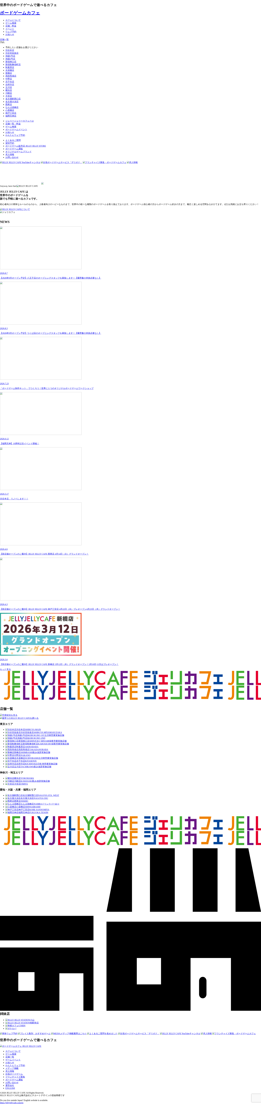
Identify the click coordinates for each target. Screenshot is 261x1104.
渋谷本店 (9, 50)
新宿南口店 (10, 61)
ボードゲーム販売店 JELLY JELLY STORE (25, 146)
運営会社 (9, 1085)
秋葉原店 (9, 67)
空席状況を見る (9, 715)
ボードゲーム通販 (14, 149)
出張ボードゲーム (14, 1074)
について (25, 209)
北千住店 (9, 81)
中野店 (8, 79)
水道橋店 (9, 70)
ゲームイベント (13, 1060)
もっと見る (5, 669)
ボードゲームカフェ (20, 12)
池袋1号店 (10, 56)
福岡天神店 (10, 116)
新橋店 (8, 73)
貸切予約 (9, 143)
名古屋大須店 (11, 101)
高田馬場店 (10, 76)
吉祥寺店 (9, 84)
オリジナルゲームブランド (18, 151)
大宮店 (8, 96)
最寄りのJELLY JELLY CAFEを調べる (20, 718)
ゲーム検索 (10, 1054)
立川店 (8, 87)
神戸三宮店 (10, 113)
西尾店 (8, 104)
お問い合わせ (11, 157)
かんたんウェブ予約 (15, 1065)
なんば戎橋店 (11, 107)
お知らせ (9, 1062)
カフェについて (13, 1051)
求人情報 (9, 154)
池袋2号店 (10, 59)
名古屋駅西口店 (13, 99)
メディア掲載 (11, 1068)
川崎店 (8, 93)
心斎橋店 (9, 110)
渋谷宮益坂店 (11, 53)
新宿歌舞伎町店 (13, 64)
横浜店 (8, 90)
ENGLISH (10, 1088)
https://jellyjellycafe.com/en (11, 1103)
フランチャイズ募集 (15, 1077)
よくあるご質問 (13, 140)
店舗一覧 (9, 1057)
